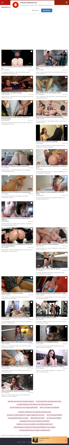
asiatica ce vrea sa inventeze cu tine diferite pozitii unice (34, 424)
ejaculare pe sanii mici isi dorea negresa (21, 401)
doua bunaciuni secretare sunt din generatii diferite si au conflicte (34, 427)
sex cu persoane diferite (54, 415)
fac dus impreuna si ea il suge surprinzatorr (23, 407)
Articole (19, 442)
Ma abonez (46, 10)
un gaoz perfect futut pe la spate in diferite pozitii (34, 430)
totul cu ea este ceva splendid (49, 407)
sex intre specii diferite (54, 418)
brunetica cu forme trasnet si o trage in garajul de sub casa (25, 415)
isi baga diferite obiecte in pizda (18, 418)
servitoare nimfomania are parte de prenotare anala (34, 412)
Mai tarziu (35, 10)
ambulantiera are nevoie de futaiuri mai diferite (34, 421)
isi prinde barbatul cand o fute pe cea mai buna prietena (34, 404)
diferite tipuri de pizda (37, 418)
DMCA (24, 442)
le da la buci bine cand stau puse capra (48, 401)
